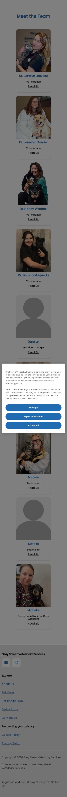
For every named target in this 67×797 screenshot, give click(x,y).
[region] (33, 398)
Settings (33, 407)
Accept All (33, 425)
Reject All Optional (33, 416)
